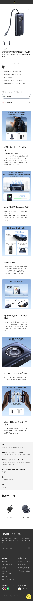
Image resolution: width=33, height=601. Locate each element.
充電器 (4, 568)
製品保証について (23, 568)
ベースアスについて (24, 561)
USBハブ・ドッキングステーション (8, 572)
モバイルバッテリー (8, 564)
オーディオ (5, 561)
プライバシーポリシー (24, 572)
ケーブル (4, 576)
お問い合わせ (22, 564)
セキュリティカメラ (8, 579)
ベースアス (5, 49)
